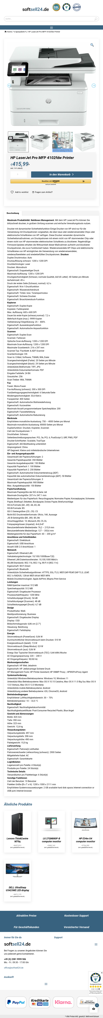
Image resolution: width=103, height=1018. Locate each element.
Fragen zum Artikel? (44, 192)
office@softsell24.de (13, 967)
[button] (51, 182)
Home (9, 32)
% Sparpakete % (20, 32)
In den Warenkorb (59, 174)
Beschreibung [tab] (13, 213)
